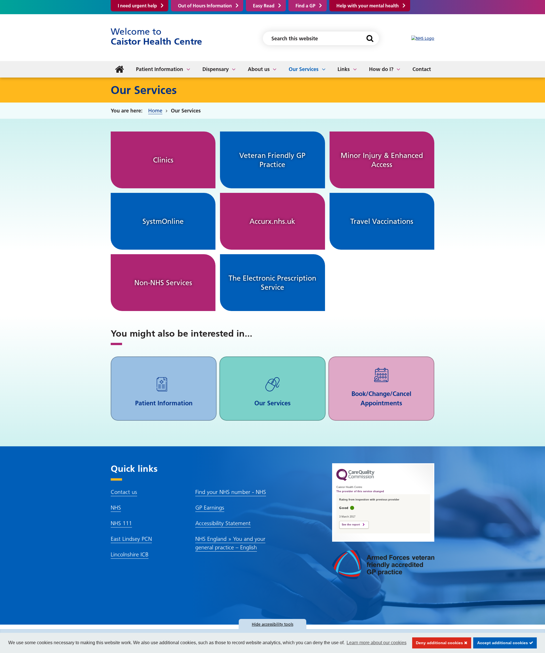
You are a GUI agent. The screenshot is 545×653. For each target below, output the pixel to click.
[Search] (369, 38)
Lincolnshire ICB (129, 554)
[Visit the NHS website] (422, 38)
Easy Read (263, 6)
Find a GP (305, 6)
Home (155, 110)
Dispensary (215, 69)
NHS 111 (121, 523)
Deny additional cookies (438, 643)
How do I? (381, 69)
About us (259, 69)
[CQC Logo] (355, 479)
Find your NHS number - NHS (230, 492)
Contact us (124, 492)
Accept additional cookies (501, 643)
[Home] (119, 69)
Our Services (303, 69)
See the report (351, 524)
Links (344, 69)
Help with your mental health (367, 6)
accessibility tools (272, 624)
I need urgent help (137, 6)
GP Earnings (209, 507)
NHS (116, 507)
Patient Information (159, 69)
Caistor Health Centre (156, 36)
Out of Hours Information (205, 6)
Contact (421, 69)
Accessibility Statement (223, 523)
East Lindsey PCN (131, 538)
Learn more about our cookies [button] (376, 642)
